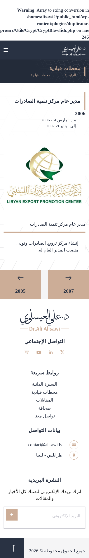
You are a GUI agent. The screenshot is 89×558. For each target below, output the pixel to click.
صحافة (44, 408)
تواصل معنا (44, 415)
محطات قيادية (44, 392)
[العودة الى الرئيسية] (73, 50)
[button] (6, 50)
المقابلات (44, 400)
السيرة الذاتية (44, 384)
